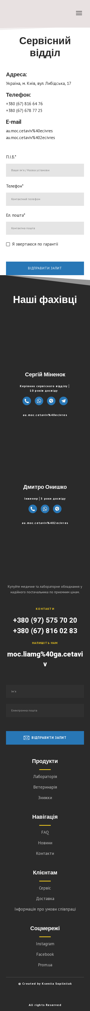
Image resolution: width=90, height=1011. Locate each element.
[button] (26, 401)
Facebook (45, 954)
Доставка (45, 898)
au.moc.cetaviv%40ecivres (45, 415)
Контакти (45, 853)
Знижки (45, 797)
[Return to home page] (45, 555)
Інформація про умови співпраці (45, 909)
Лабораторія (45, 776)
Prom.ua (45, 965)
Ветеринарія (45, 787)
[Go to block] (40, 13)
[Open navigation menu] (79, 13)
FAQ (45, 832)
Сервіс (45, 888)
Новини (45, 843)
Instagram (45, 943)
